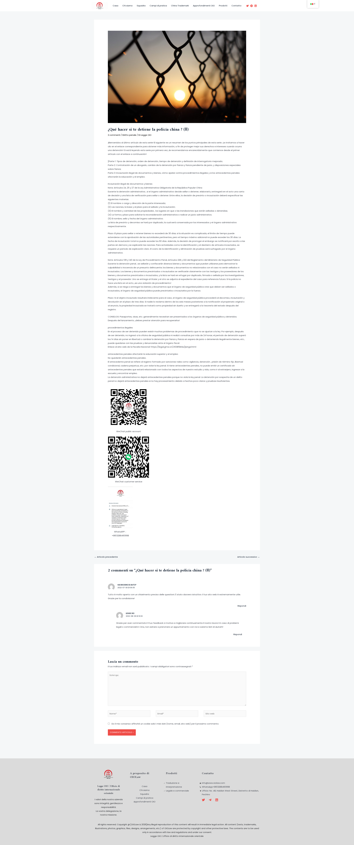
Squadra (141, 5)
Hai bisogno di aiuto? (127, 585)
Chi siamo (127, 5)
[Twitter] (247, 6)
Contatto (236, 5)
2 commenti (114, 135)
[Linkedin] (255, 6)
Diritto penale (129, 135)
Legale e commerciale (177, 790)
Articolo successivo (248, 556)
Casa (115, 5)
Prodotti (223, 5)
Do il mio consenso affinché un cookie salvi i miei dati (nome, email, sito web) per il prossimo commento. (165, 723)
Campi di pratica (158, 5)
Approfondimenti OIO (204, 5)
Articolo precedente (106, 556)
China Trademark (180, 5)
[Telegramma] (251, 6)
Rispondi (242, 605)
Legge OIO (130, 613)
